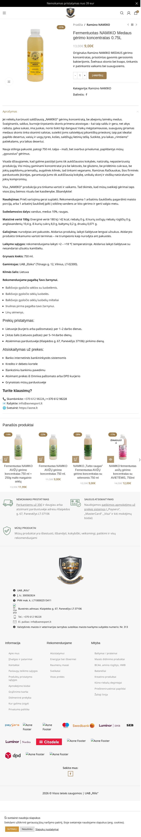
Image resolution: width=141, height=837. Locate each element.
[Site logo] (70, 12)
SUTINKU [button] (12, 829)
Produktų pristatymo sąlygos (20, 678)
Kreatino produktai (105, 676)
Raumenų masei (59, 665)
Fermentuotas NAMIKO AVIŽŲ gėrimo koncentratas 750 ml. (53, 470)
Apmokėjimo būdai (19, 685)
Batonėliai (100, 670)
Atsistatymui (57, 653)
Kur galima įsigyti (19, 703)
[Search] (121, 12)
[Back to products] (132, 25)
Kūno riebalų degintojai (108, 682)
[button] (6, 459)
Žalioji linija (101, 694)
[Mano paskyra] (128, 12)
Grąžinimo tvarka (18, 691)
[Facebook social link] (86, 94)
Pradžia (78, 25)
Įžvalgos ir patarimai (20, 659)
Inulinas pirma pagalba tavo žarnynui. (30, 306)
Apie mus (14, 653)
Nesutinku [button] (27, 829)
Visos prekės (57, 676)
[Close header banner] (136, 3)
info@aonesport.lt (30, 403)
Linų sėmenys (14, 312)
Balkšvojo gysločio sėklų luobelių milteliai (32, 300)
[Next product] (136, 25)
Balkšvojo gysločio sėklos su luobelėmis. (32, 288)
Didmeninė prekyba (20, 697)
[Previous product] (128, 25)
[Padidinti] (9, 82)
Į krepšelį (97, 75)
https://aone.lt (28, 408)
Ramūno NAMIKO (98, 25)
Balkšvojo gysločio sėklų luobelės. (27, 294)
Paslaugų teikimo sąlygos (23, 670)
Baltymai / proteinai (106, 653)
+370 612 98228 (34, 399)
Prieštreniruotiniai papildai (110, 688)
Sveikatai (55, 670)
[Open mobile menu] (4, 12)
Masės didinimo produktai (110, 659)
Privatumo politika (19, 709)
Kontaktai (14, 665)
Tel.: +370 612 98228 (29, 616)
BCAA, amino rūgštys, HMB (110, 665)
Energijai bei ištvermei (63, 659)
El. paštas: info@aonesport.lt (34, 621)
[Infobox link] (36, 507)
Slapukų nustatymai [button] (47, 829)
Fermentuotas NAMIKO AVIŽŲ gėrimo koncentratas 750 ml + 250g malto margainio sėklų (18, 474)
